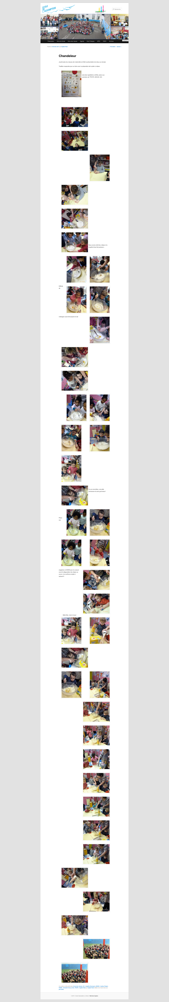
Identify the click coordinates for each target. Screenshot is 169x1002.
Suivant (119, 46)
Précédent (112, 46)
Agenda (82, 41)
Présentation (51, 41)
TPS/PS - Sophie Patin (80, 988)
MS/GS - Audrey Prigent (102, 986)
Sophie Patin (64, 46)
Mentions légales (94, 996)
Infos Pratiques (90, 41)
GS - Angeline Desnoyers (89, 986)
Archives (111, 41)
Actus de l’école (61, 41)
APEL (98, 41)
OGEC (104, 41)
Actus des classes (72, 41)
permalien (61, 989)
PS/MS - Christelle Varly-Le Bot (66, 988)
